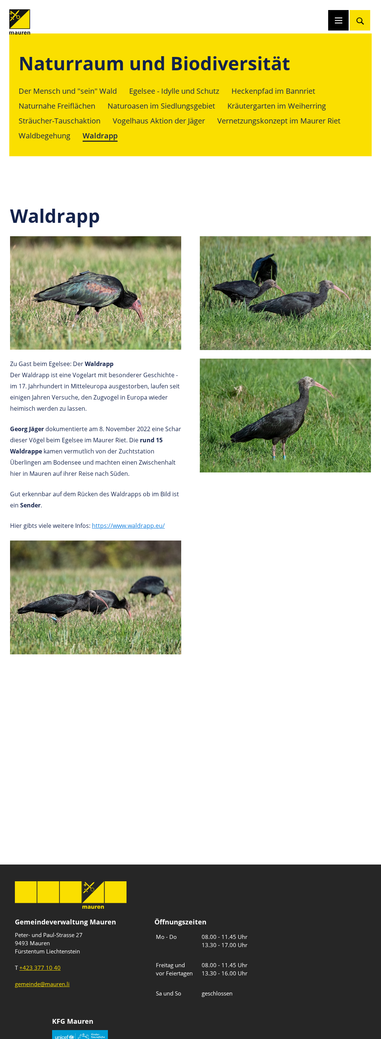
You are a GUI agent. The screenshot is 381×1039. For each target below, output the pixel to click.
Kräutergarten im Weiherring (276, 106)
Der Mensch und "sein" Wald (68, 91)
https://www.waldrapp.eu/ (128, 526)
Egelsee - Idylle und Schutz (174, 91)
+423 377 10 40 (40, 967)
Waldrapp (100, 136)
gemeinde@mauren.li (42, 984)
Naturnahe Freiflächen (57, 106)
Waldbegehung (44, 136)
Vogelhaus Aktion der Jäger (159, 121)
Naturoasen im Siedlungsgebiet (161, 106)
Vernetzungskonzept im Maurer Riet (278, 121)
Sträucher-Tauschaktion (59, 121)
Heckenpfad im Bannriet (273, 91)
